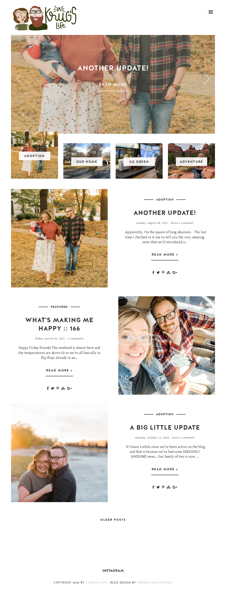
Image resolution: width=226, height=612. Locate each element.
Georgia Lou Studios (154, 582)
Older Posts (113, 520)
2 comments (76, 338)
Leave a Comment (182, 223)
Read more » (165, 254)
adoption (165, 200)
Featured (59, 307)
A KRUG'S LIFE (96, 582)
